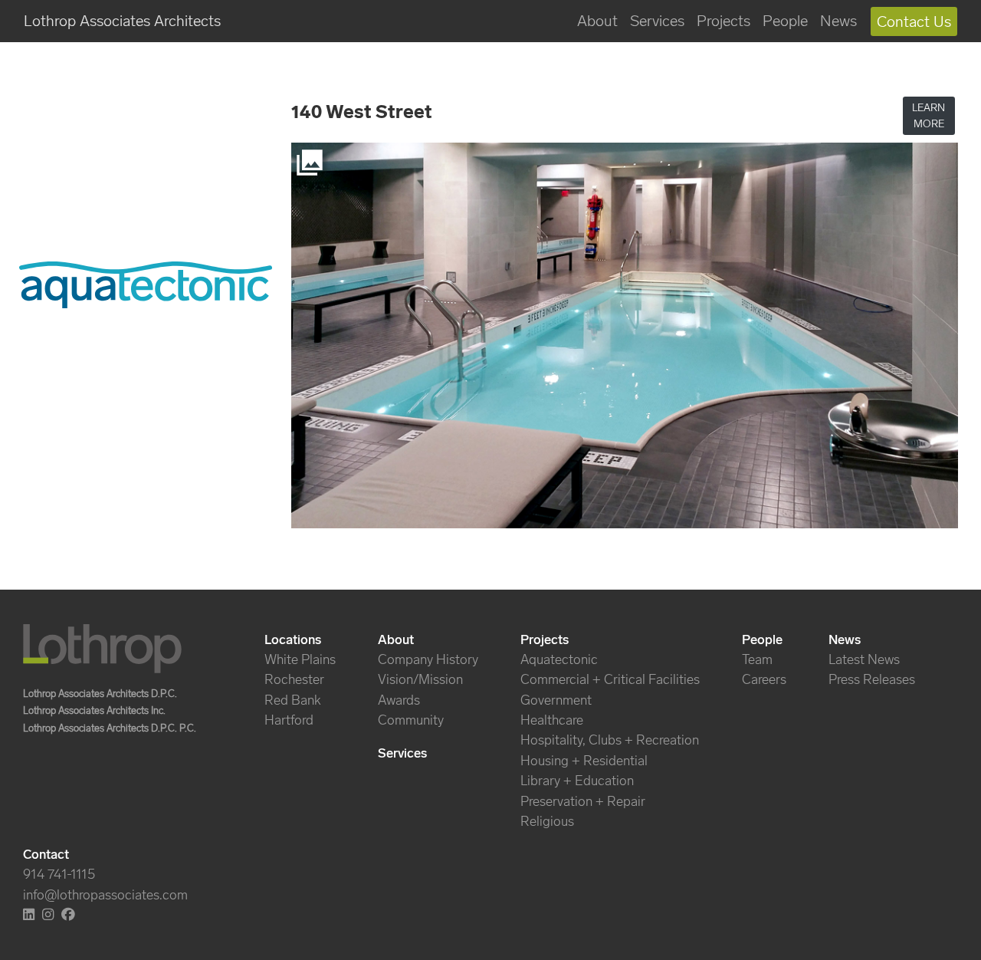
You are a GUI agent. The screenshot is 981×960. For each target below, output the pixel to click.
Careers (764, 679)
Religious (547, 821)
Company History (428, 659)
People (785, 21)
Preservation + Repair (582, 801)
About (597, 21)
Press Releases (871, 679)
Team (757, 659)
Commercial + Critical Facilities (610, 679)
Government (556, 700)
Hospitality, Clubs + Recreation (609, 740)
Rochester (294, 679)
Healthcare (551, 720)
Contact (46, 854)
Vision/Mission (420, 679)
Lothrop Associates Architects (122, 21)
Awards (399, 700)
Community (411, 720)
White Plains (300, 659)
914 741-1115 (59, 874)
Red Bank (292, 700)
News (838, 21)
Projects (723, 21)
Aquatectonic (559, 659)
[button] (929, 116)
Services (657, 21)
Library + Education (577, 780)
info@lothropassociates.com (105, 894)
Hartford (288, 720)
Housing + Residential (584, 760)
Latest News (864, 659)
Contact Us (914, 21)
